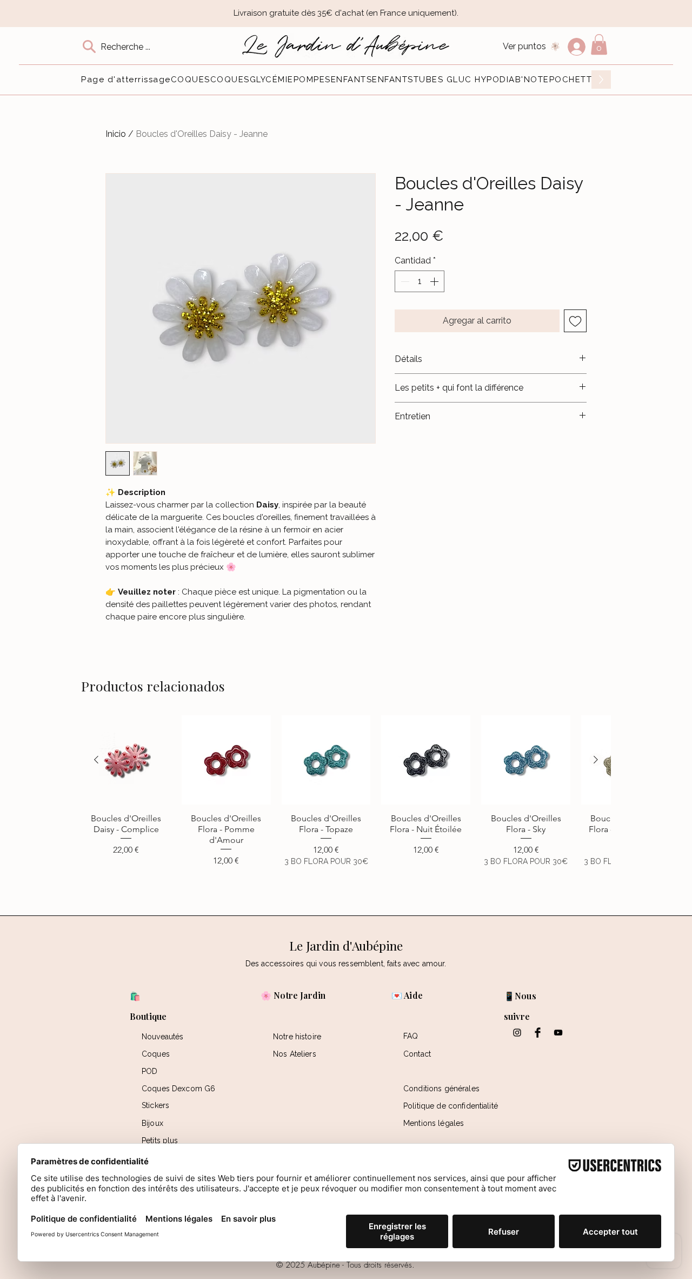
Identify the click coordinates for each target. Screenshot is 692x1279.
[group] (346, 806)
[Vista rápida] (126, 760)
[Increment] (435, 281)
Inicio (115, 134)
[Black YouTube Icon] (558, 1032)
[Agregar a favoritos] (575, 320)
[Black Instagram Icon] (517, 1032)
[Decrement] (403, 281)
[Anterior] (96, 759)
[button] (599, 44)
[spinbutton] (419, 281)
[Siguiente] (595, 759)
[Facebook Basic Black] (538, 1032)
